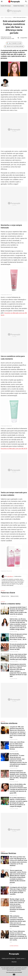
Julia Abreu (10, 576)
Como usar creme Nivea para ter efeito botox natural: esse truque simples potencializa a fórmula (17, 745)
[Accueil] (14, 1)
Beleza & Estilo (14, 596)
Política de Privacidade (8, 958)
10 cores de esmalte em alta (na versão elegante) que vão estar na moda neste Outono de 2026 (18, 646)
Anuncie (14, 962)
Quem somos (21, 958)
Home (2, 17)
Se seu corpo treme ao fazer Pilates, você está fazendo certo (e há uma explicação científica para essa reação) (18, 656)
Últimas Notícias (8, 17)
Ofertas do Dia (5, 596)
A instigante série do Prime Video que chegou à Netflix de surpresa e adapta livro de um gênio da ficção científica (18, 890)
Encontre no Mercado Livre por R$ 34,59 (14, 448)
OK (14, 974)
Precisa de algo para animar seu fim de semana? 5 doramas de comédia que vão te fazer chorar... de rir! (18, 636)
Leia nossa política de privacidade (14, 972)
